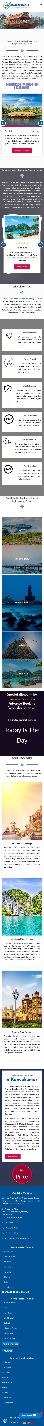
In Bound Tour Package (22, 844)
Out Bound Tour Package (22, 939)
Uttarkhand (7, 1333)
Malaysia (6, 1362)
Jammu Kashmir (9, 1303)
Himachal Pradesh (10, 1328)
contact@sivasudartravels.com (17, 1239)
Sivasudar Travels (9, 57)
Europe (6, 1372)
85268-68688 (31, 313)
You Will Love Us (28, 440)
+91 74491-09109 (12, 1233)
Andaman (6, 1377)
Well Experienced (30, 332)
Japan (5, 1388)
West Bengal (8, 1318)
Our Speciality (30, 466)
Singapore (7, 1383)
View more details (22, 153)
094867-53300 (18, 313)
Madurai (22, 645)
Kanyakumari (22, 602)
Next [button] (41, 123)
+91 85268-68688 (11, 1228)
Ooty (22, 530)
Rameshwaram (9, 1257)
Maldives (6, 1398)
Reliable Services (29, 386)
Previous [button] (3, 123)
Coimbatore (22, 674)
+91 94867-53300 (11, 1223)
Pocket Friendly (30, 359)
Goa (4, 1308)
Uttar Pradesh (8, 1338)
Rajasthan (7, 1313)
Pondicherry (22, 559)
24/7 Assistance (30, 416)
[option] (22, 126)
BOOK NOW (12, 1156)
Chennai (6, 1277)
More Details (22, 267)
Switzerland (7, 1403)
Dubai (5, 1393)
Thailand (6, 1367)
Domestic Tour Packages (22, 1032)
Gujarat (6, 1323)
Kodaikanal (7, 1287)
